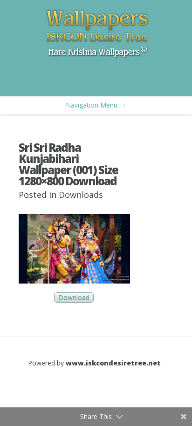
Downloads (81, 194)
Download (73, 297)
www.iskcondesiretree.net (113, 362)
